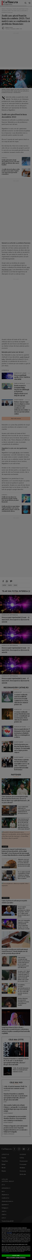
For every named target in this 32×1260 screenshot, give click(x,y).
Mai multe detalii (9, 1232)
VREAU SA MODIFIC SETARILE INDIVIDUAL (16, 1257)
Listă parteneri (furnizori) (5, 1252)
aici (2, 1239)
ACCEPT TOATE (16, 1255)
